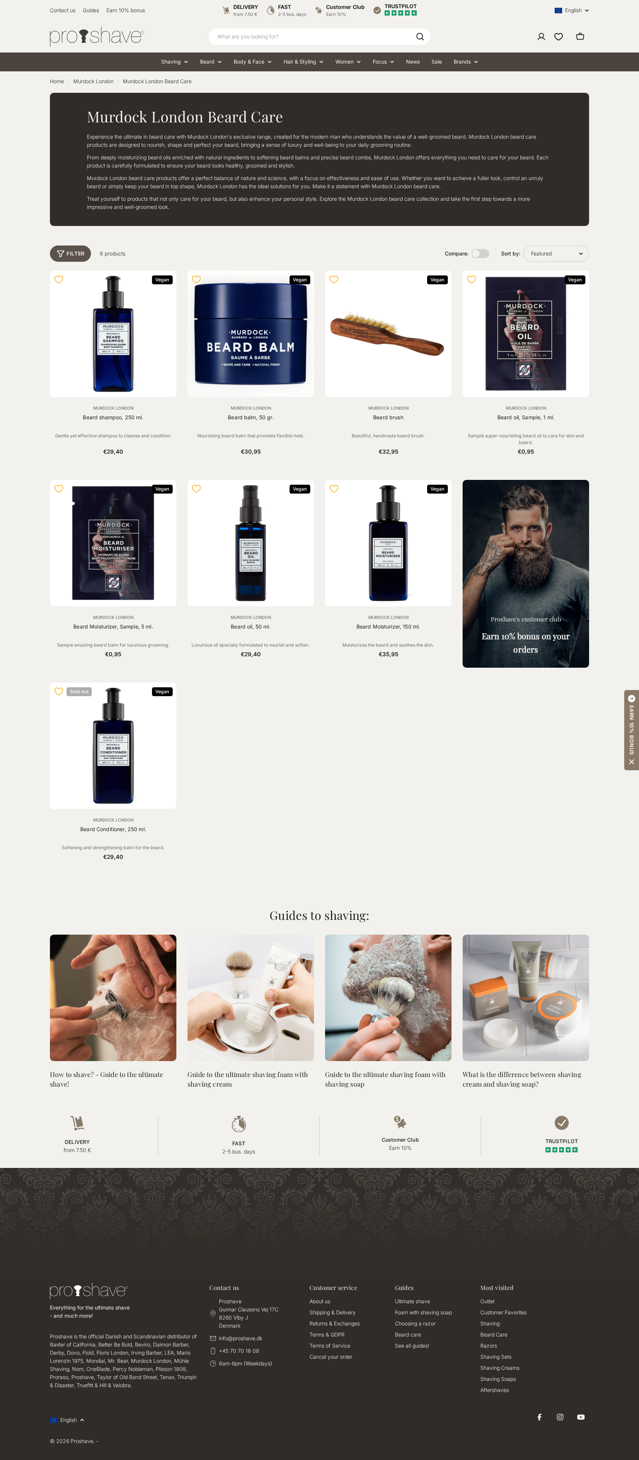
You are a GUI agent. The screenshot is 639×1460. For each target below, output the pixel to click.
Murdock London (93, 81)
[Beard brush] (388, 334)
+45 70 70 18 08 (239, 1351)
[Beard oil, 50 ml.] (250, 543)
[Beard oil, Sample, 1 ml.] (526, 334)
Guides (91, 10)
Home (57, 81)
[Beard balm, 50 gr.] (250, 334)
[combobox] (319, 36)
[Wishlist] (558, 36)
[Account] (541, 36)
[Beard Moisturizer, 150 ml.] (388, 543)
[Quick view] (166, 286)
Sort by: (510, 253)
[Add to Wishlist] (59, 279)
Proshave (82, 1441)
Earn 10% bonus (125, 10)
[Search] (420, 36)
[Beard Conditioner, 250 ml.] (113, 745)
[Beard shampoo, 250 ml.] (113, 334)
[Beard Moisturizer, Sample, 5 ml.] (113, 543)
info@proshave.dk (240, 1338)
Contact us (62, 10)
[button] (631, 730)
